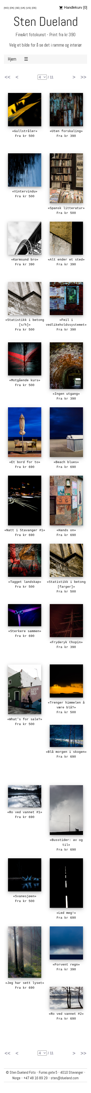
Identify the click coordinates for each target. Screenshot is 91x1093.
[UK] (23, 8)
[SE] (17, 8)
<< (7, 77)
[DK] (12, 8)
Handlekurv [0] (75, 7)
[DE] (34, 8)
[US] (28, 8)
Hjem (12, 59)
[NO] (6, 8)
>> (83, 77)
